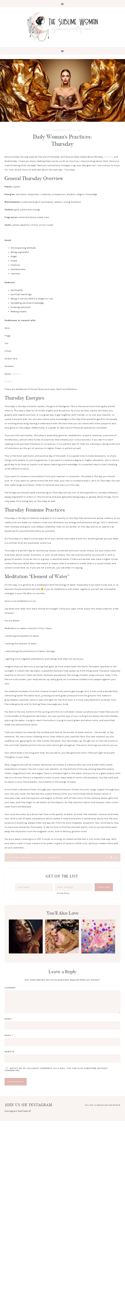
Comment (10, 988)
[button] (62, 3)
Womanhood (59, 130)
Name (9, 1019)
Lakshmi (16, 374)
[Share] (106, 857)
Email (9, 1035)
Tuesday (108, 157)
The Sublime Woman (62, 27)
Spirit (47, 130)
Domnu (8, 381)
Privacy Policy (63, 893)
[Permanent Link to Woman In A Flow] (98, 952)
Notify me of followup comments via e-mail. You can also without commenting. (56, 1069)
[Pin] (110, 857)
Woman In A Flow (98, 940)
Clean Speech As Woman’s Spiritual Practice (25, 945)
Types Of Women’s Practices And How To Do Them (62, 948)
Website (9, 1052)
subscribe (90, 1068)
